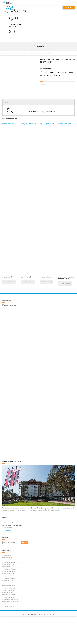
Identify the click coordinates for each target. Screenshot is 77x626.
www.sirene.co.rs (8, 597)
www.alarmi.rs (7, 557)
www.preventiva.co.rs (9, 595)
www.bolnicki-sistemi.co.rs (11, 601)
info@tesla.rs (8, 530)
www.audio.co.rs (7, 560)
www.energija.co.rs (8, 571)
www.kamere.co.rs (8, 585)
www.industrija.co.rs (9, 578)
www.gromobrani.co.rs (9, 576)
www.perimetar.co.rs (9, 590)
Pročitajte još (9, 282)
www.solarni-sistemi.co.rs (10, 599)
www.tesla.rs (6, 555)
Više (58, 510)
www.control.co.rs (8, 564)
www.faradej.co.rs (8, 573)
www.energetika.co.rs (9, 569)
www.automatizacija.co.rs (10, 562)
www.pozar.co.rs (7, 592)
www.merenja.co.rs (8, 588)
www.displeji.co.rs (8, 567)
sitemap (51, 614)
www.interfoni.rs (7, 580)
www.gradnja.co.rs (8, 606)
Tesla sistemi (32, 614)
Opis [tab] (6, 102)
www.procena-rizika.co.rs (10, 604)
